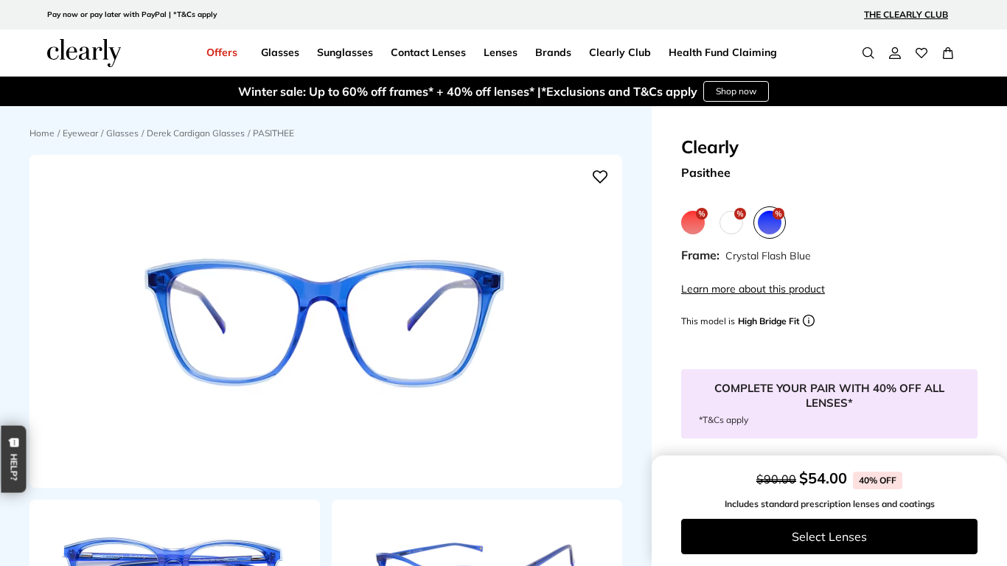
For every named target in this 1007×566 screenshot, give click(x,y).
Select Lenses (829, 536)
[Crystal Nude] (731, 222)
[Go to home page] (84, 53)
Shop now (736, 91)
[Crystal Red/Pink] (693, 222)
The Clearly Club (906, 14)
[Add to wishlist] (600, 177)
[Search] (868, 53)
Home (42, 133)
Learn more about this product (753, 289)
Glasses (122, 133)
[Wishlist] (921, 53)
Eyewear (80, 133)
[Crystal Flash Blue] (769, 222)
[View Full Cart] (948, 53)
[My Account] (895, 53)
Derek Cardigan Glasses (196, 133)
